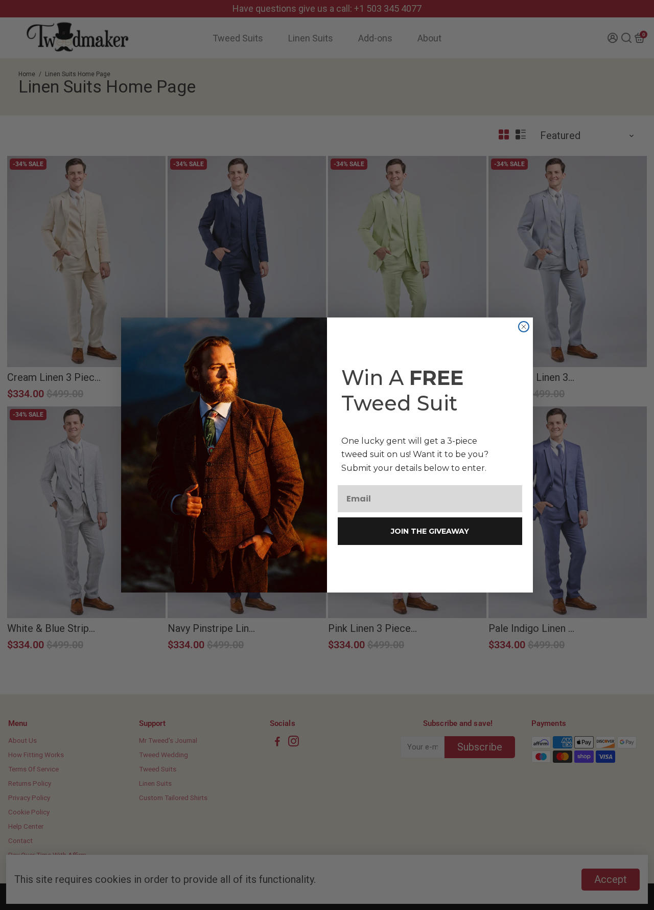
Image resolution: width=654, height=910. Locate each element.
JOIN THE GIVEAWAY (430, 531)
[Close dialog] (524, 327)
